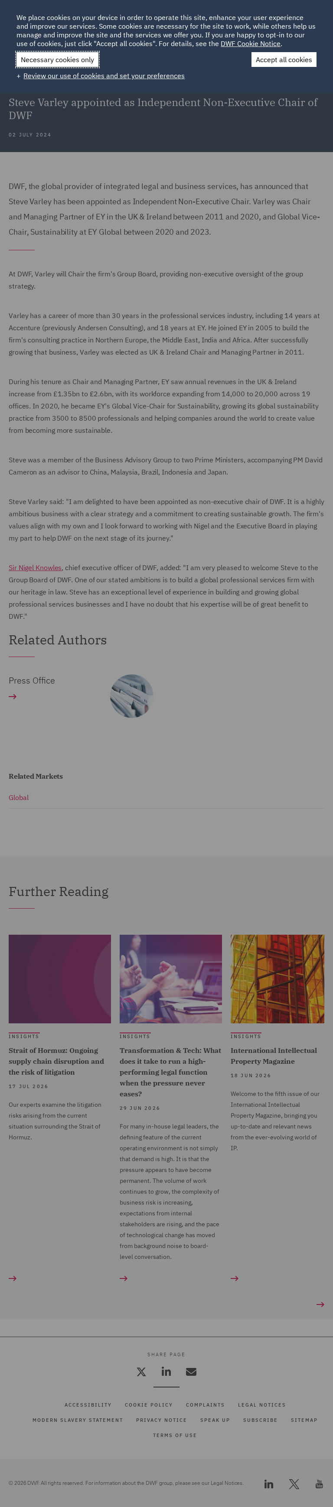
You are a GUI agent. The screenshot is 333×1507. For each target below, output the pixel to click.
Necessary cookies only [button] (57, 59)
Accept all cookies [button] (284, 59)
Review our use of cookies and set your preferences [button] (104, 75)
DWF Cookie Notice (251, 43)
